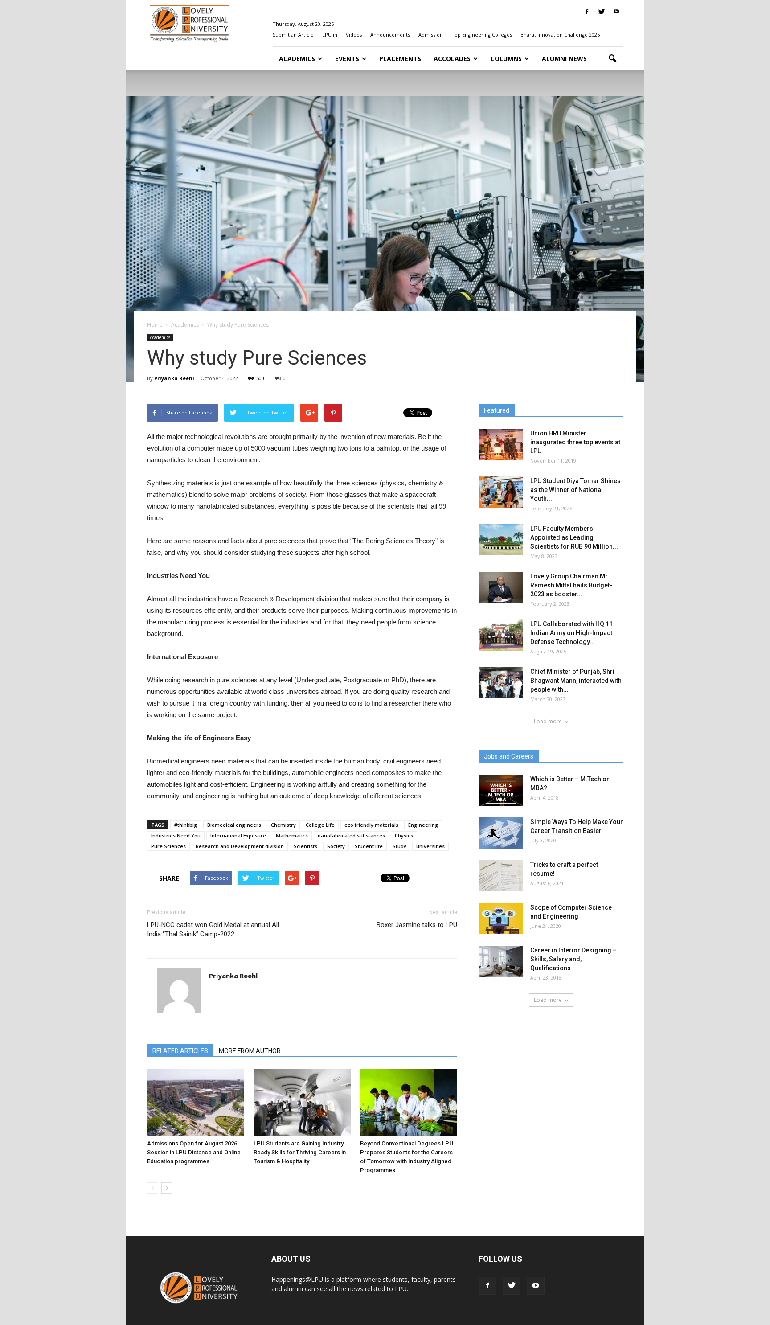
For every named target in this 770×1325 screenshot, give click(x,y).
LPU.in (329, 34)
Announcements (390, 34)
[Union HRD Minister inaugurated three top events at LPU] (501, 444)
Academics (297, 58)
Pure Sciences (168, 846)
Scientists (305, 846)
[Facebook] (587, 11)
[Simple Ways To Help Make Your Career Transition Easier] (501, 833)
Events (347, 58)
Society (336, 846)
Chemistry (283, 824)
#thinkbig (185, 824)
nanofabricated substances (351, 835)
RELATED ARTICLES (180, 1050)
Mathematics (292, 835)
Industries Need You (176, 835)
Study (399, 846)
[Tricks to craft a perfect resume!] (501, 875)
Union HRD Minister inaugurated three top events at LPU (575, 442)
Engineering (423, 824)
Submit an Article (293, 34)
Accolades (452, 58)
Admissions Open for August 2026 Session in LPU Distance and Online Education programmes (194, 1152)
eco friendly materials (371, 824)
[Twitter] (601, 11)
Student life (369, 846)
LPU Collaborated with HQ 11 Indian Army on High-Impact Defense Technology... (571, 632)
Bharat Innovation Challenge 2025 (560, 34)
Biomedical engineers (234, 824)
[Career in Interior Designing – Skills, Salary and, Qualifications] (501, 961)
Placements (400, 58)
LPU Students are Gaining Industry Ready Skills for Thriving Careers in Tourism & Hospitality (300, 1152)
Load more (548, 721)
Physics (404, 835)
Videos (354, 34)
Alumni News (564, 58)
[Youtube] (616, 11)
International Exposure (238, 835)
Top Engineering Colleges (481, 34)
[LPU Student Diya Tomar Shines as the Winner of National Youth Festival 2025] (501, 492)
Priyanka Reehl (174, 378)
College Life (320, 824)
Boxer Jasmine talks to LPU (417, 925)
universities (430, 846)
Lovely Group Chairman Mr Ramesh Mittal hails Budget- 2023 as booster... (571, 585)
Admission (430, 34)
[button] (612, 59)
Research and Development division (240, 846)
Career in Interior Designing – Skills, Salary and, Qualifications (573, 959)
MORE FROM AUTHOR (250, 1050)
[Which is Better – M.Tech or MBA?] (501, 790)
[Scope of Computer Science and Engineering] (501, 918)
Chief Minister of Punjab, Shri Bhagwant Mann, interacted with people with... (576, 680)
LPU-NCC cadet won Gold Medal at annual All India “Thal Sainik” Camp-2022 (213, 929)
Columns (506, 58)
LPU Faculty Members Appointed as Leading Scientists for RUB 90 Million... (574, 537)
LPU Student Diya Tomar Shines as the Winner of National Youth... (575, 489)
